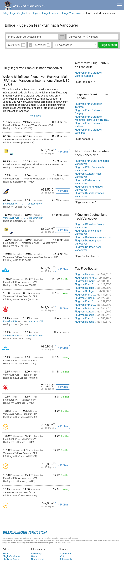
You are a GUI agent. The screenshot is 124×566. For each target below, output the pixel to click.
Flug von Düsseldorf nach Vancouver (89, 195)
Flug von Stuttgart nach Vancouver (88, 175)
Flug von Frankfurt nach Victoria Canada (88, 74)
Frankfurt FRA (10, 203)
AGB (61, 556)
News (34, 556)
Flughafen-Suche (11, 556)
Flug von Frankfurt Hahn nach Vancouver (92, 162)
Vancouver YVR (35, 203)
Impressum (65, 553)
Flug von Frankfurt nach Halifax (88, 125)
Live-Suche (67, 543)
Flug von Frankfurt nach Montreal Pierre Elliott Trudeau (92, 118)
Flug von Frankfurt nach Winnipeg (88, 131)
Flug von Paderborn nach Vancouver (89, 182)
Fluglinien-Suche (11, 559)
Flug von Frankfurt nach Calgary (88, 112)
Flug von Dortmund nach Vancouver (89, 188)
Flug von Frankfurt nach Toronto (88, 105)
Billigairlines (98, 540)
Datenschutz (65, 559)
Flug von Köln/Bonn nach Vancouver (89, 169)
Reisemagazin (38, 553)
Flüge (5, 553)
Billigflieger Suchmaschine (61, 540)
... (23, 203)
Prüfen (64, 151)
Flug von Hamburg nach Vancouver (88, 242)
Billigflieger (6, 540)
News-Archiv (37, 559)
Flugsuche (24, 540)
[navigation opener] (119, 5)
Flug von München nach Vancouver (88, 232)
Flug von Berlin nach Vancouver (93, 237)
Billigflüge (81, 540)
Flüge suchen (108, 44)
